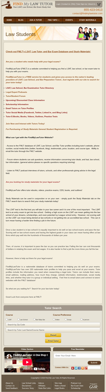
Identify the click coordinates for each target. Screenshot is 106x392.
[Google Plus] (86, 368)
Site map (58, 383)
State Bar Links (44, 388)
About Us (91, 4)
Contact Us (66, 4)
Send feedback (12, 388)
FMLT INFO (53, 20)
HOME (9, 20)
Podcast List (76, 383)
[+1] (94, 367)
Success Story (28, 388)
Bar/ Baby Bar (40, 319)
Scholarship (75, 388)
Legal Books (60, 388)
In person (85, 319)
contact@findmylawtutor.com (87, 13)
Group (69, 319)
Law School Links (29, 383)
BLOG (20, 20)
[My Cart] (99, 4)
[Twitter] (76, 368)
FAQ (73, 4)
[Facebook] (79, 368)
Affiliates (41, 386)
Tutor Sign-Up (81, 4)
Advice (41, 383)
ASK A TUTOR (36, 20)
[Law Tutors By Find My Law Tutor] (27, 5)
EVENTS (69, 20)
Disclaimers (26, 386)
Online (57, 319)
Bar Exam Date (77, 386)
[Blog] (82, 368)
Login (58, 4)
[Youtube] (72, 368)
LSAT (10, 319)
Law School (23, 319)
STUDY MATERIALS (87, 20)
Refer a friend (60, 386)
